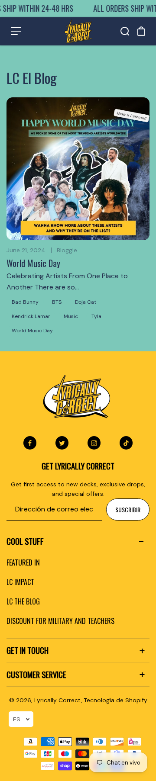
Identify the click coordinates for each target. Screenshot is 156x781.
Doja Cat (85, 302)
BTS (57, 302)
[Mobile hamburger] (16, 31)
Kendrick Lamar (31, 316)
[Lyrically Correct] (78, 31)
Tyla (96, 316)
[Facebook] (29, 443)
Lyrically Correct (57, 700)
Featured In (23, 562)
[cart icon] (141, 31)
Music (71, 316)
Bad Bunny (25, 302)
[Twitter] (62, 443)
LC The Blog (23, 601)
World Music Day (33, 263)
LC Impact (20, 582)
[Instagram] (94, 443)
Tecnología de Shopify (115, 700)
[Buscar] (125, 31)
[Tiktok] (126, 443)
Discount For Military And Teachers (60, 621)
